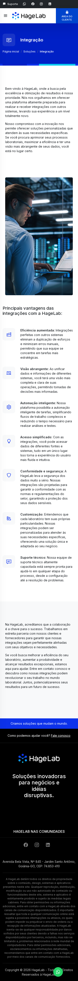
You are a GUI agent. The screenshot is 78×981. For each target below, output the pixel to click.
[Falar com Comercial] (25, 4)
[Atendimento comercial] (58, 972)
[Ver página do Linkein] (50, 4)
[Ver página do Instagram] (42, 4)
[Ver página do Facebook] (33, 4)
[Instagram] (37, 845)
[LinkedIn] (47, 845)
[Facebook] (26, 845)
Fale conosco (60, 735)
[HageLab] (29, 13)
